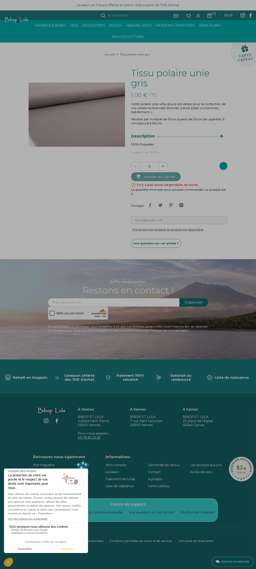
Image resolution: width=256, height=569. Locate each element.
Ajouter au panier (155, 176)
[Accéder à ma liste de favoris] (188, 15)
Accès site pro (201, 472)
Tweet (160, 205)
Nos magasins (44, 465)
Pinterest (171, 205)
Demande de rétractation (196, 541)
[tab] (179, 136)
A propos (155, 479)
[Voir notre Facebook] (250, 16)
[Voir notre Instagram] (242, 16)
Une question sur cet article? (152, 512)
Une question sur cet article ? (156, 243)
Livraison (112, 472)
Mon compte (116, 465)
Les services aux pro (206, 465)
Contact (154, 472)
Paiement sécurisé (120, 479)
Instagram (181, 205)
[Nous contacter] (175, 15)
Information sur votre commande (96, 512)
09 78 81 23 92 (89, 438)
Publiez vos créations (198, 512)
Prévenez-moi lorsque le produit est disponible (168, 229)
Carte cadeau (159, 486)
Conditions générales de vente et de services (140, 541)
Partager (150, 205)
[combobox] (130, 15)
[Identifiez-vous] (198, 15)
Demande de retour (164, 465)
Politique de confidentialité (169, 330)
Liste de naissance (120, 486)
